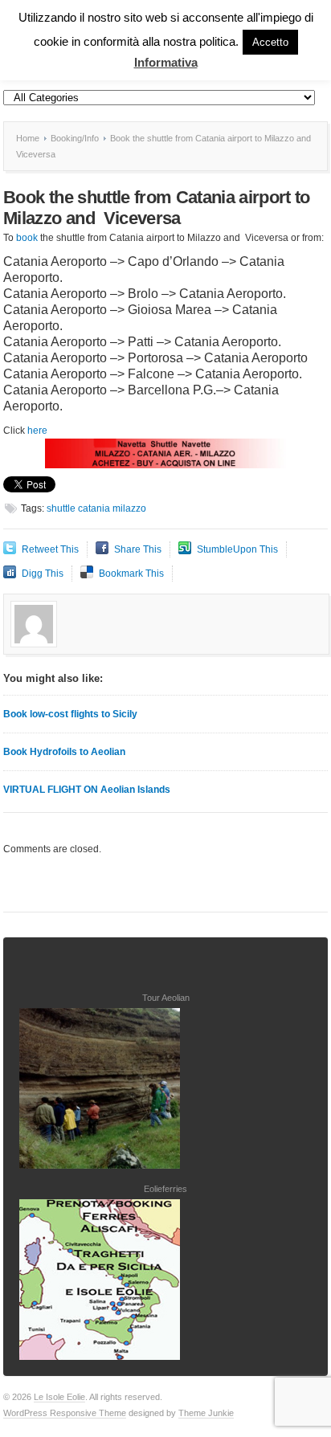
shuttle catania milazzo (96, 508)
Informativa (166, 62)
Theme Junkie (206, 1413)
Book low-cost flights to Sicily (70, 714)
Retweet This (50, 549)
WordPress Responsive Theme (64, 1413)
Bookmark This (131, 573)
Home (27, 138)
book (27, 237)
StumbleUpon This (237, 549)
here (37, 430)
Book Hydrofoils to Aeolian (64, 751)
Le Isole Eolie (59, 1397)
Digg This (42, 573)
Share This (137, 549)
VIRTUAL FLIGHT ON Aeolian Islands (86, 789)
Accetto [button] (270, 42)
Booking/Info (75, 138)
